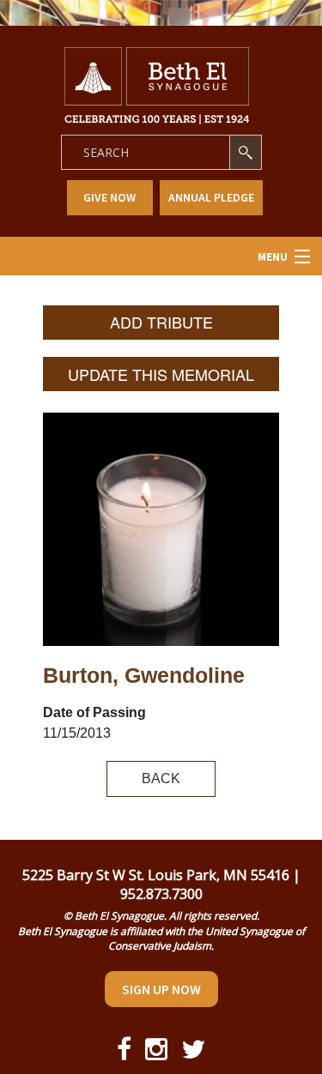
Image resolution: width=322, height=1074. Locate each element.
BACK (161, 778)
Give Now (109, 197)
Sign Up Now (161, 989)
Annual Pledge (211, 197)
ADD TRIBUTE (161, 322)
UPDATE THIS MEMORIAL (161, 374)
